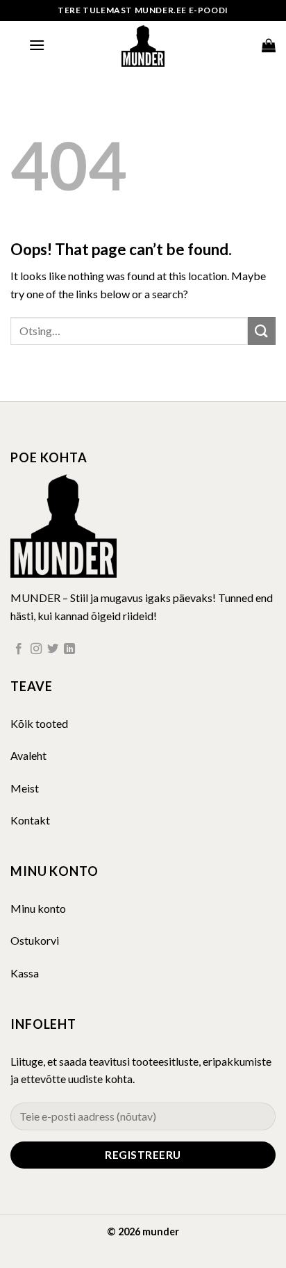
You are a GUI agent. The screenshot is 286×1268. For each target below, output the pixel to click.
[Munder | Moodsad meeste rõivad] (143, 45)
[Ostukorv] (269, 45)
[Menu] (36, 45)
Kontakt (30, 820)
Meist (24, 788)
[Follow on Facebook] (18, 649)
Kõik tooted (39, 723)
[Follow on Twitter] (52, 649)
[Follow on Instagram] (36, 649)
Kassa (24, 973)
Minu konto (38, 908)
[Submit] (262, 330)
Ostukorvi (34, 940)
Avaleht (28, 755)
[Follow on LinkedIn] (69, 649)
